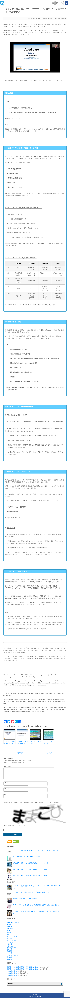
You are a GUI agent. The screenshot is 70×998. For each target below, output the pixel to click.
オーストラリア (54, 18)
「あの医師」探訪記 (13, 922)
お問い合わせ (57, 3)
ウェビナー (43, 18)
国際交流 (9, 949)
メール (6, 788)
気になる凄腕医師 (12, 955)
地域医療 (9, 951)
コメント (7, 766)
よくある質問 (53, 3)
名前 (6, 782)
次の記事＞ (50, 753)
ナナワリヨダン (11, 943)
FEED (17, 841)
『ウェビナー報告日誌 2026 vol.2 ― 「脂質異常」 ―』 (29, 856)
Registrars (10, 926)
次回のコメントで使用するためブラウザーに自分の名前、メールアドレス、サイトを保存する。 (32, 802)
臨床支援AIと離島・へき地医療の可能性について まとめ (30, 863)
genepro (63, 18)
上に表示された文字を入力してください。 (16, 825)
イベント (9, 934)
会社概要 (35, 994)
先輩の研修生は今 (12, 947)
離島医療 (9, 959)
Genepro (9, 924)
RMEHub (9, 932)
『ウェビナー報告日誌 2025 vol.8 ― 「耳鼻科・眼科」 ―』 (31, 892)
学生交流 (9, 953)
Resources (10, 928)
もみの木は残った (12, 971)
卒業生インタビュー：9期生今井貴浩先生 (25, 898)
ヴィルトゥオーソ (12, 936)
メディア (9, 945)
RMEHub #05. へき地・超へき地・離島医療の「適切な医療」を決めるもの (36, 905)
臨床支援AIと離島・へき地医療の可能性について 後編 (30, 869)
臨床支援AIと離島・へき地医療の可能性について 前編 (30, 875)
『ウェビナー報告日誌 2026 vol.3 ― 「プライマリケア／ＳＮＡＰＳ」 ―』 (35, 850)
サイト (6, 794)
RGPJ (8, 930)
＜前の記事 (19, 753)
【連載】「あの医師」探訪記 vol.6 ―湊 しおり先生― (23, 967)
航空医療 (9, 957)
